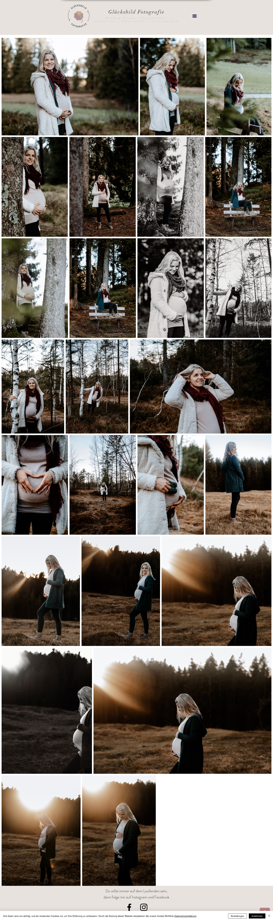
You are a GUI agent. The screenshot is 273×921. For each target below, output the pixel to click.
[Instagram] (144, 907)
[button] (194, 16)
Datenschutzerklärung (185, 916)
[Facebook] (129, 907)
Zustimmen (257, 916)
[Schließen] (269, 915)
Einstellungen (237, 916)
